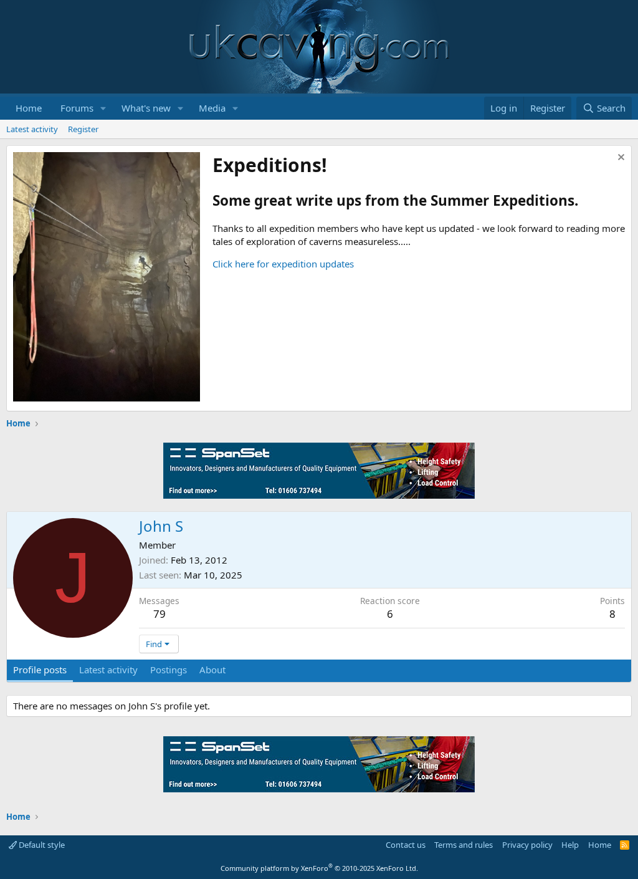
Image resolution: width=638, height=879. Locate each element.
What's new (146, 108)
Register (83, 129)
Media (212, 108)
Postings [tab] (168, 669)
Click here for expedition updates (283, 263)
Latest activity (32, 129)
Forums (76, 108)
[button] (103, 108)
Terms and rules (463, 844)
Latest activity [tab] (108, 669)
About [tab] (212, 669)
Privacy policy (527, 844)
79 (159, 614)
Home (29, 108)
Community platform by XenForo (319, 868)
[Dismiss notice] (619, 158)
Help (570, 844)
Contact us (406, 844)
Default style (41, 844)
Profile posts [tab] (40, 669)
